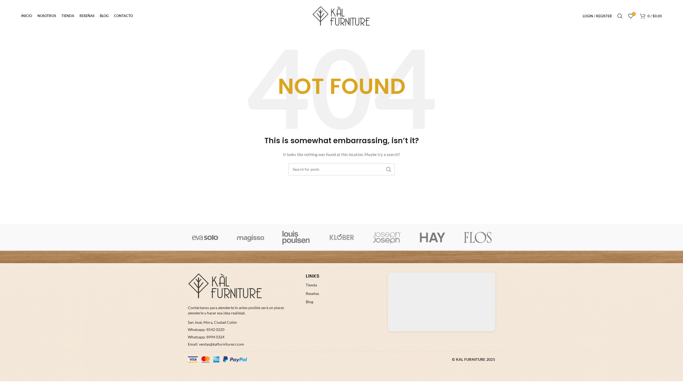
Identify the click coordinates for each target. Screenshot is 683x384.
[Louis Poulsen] (296, 237)
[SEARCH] (389, 169)
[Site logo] (341, 15)
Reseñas (312, 293)
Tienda (311, 285)
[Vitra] (205, 237)
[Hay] (432, 237)
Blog (309, 301)
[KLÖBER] (341, 237)
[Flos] (478, 237)
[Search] (620, 16)
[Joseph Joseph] (387, 237)
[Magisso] (250, 237)
